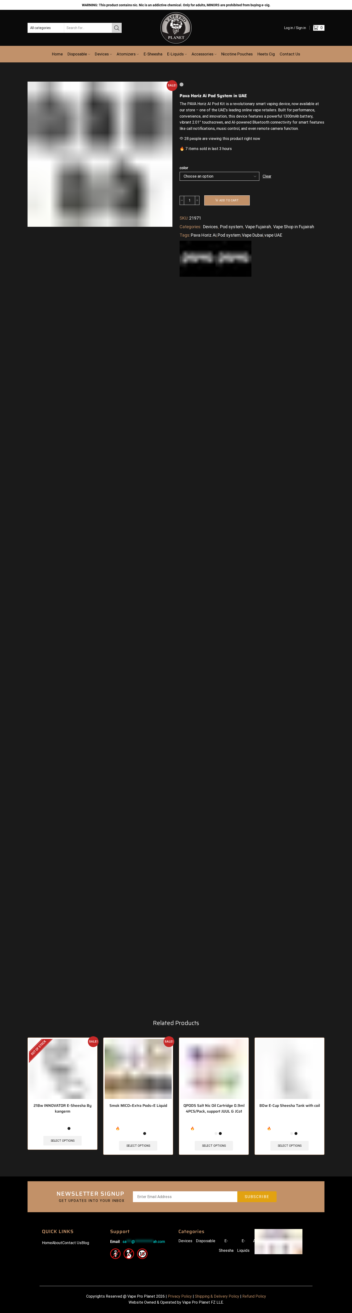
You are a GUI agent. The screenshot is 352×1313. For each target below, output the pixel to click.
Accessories (202, 54)
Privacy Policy (180, 1296)
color (184, 168)
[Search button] (116, 28)
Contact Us (290, 54)
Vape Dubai (252, 235)
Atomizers (126, 54)
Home (57, 54)
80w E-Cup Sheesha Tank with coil (289, 1106)
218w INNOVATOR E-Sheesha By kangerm (62, 1108)
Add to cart (229, 200)
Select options (62, 1140)
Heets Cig (266, 54)
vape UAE (273, 235)
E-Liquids (175, 54)
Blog (85, 1243)
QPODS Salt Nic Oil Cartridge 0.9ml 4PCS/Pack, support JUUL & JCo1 (213, 1108)
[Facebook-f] (113, 1266)
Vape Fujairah (258, 226)
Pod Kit (218, 104)
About (57, 1243)
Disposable (77, 54)
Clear (267, 176)
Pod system (231, 226)
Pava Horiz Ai (203, 235)
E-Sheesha (153, 54)
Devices (102, 54)
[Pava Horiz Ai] (233, 258)
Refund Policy (254, 1296)
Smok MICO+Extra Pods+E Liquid (138, 1106)
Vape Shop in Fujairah (293, 226)
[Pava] (198, 258)
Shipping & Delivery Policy (217, 1296)
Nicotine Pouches (237, 54)
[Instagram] (124, 1266)
